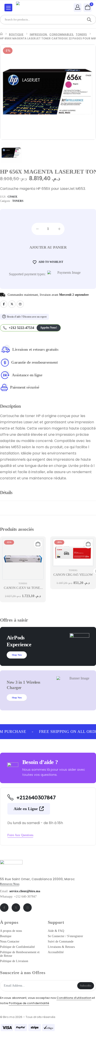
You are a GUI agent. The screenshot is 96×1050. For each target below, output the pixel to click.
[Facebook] (3, 304)
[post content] (23, 559)
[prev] (86, 172)
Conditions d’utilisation (73, 998)
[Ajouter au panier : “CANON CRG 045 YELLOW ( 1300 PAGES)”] (88, 543)
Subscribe (85, 985)
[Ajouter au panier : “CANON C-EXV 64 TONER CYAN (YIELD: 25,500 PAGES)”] (37, 543)
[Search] (89, 19)
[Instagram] (20, 304)
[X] (12, 304)
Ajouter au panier (48, 247)
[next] (93, 172)
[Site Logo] (28, 8)
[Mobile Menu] (8, 7)
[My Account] (78, 7)
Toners (17, 201)
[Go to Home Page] (1, 34)
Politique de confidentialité (29, 1003)
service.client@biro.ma (24, 891)
